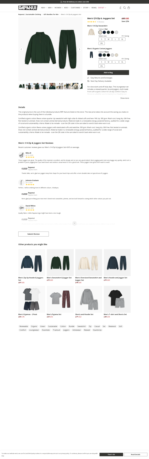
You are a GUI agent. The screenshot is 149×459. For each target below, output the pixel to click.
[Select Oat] (100, 32)
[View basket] (129, 8)
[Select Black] (112, 32)
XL (122, 39)
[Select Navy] (104, 32)
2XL (101, 43)
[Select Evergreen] (108, 32)
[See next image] (79, 49)
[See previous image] (21, 49)
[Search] (125, 8)
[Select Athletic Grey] (116, 32)
